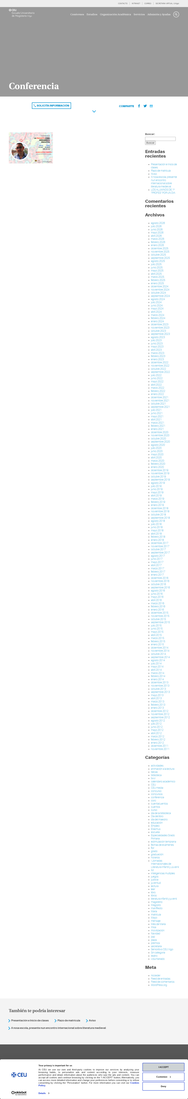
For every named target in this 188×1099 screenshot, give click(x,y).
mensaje (156, 920)
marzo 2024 (157, 315)
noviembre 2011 (160, 749)
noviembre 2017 (160, 546)
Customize (161, 1076)
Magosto (156, 905)
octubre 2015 (158, 619)
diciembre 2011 (159, 745)
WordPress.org (159, 985)
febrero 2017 (158, 571)
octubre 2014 (158, 654)
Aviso (154, 173)
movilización (157, 930)
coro (153, 800)
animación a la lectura (162, 768)
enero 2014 (157, 679)
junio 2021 (157, 413)
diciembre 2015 (159, 612)
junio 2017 (157, 558)
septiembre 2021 (160, 406)
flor (152, 847)
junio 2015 (157, 628)
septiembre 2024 (160, 295)
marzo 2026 (157, 238)
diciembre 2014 (159, 647)
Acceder (155, 975)
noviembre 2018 (160, 511)
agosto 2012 (158, 720)
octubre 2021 (158, 403)
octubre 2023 (158, 330)
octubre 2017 (158, 549)
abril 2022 (156, 384)
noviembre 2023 (160, 327)
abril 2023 (156, 349)
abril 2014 (156, 669)
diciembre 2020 (159, 432)
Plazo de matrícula (161, 170)
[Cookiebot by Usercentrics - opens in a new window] (19, 1093)
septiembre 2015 (160, 622)
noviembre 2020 (160, 435)
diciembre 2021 (159, 397)
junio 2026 (157, 229)
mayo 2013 (157, 695)
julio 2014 (156, 663)
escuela (155, 832)
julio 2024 (156, 302)
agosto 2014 (158, 660)
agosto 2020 (158, 444)
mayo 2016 (157, 596)
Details (42, 1093)
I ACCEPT (163, 1067)
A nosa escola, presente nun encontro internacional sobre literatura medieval (164, 181)
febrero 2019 (158, 501)
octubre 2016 (158, 584)
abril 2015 (156, 635)
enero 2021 (157, 429)
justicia (154, 879)
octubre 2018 (158, 514)
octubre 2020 (158, 438)
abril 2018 (156, 533)
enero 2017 (157, 574)
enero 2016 (157, 609)
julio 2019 (156, 486)
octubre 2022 (158, 368)
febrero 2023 (158, 356)
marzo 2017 (157, 568)
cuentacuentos (159, 803)
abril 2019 (156, 495)
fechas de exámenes (162, 844)
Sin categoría (158, 952)
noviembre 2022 (160, 365)
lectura (154, 886)
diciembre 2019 (159, 470)
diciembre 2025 (159, 248)
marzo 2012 (157, 736)
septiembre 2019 (160, 479)
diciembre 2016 (159, 577)
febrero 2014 (158, 676)
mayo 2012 (157, 730)
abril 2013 (156, 698)
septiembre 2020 (160, 441)
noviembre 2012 (160, 714)
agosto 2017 (158, 555)
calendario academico (163, 781)
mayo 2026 (157, 232)
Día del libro (157, 816)
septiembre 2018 (160, 517)
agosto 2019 (158, 482)
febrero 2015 (158, 641)
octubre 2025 (158, 254)
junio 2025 (157, 267)
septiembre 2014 (160, 657)
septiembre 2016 (160, 587)
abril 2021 (156, 419)
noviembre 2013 (160, 685)
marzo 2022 (157, 387)
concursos (157, 794)
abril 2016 (156, 600)
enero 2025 (157, 283)
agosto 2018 (158, 520)
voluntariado (158, 958)
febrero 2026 (158, 242)
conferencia (157, 797)
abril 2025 (156, 273)
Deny (163, 1086)
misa (153, 927)
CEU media (157, 787)
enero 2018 (157, 539)
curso (154, 809)
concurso (156, 791)
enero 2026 (157, 245)
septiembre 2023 (160, 333)
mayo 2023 (157, 346)
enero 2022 (157, 394)
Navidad (155, 933)
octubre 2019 (158, 476)
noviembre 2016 (160, 581)
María (154, 911)
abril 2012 (156, 733)
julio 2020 (156, 447)
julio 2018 (156, 524)
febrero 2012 (158, 739)
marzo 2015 (157, 638)
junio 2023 (157, 343)
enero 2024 (157, 321)
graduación (157, 854)
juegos (154, 876)
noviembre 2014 (160, 650)
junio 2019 (157, 489)
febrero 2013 (158, 704)
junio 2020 (157, 451)
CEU (153, 784)
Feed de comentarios (162, 981)
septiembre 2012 (160, 717)
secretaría (156, 946)
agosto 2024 (158, 299)
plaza (154, 939)
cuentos (155, 806)
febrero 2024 (158, 318)
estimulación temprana (163, 841)
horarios (155, 857)
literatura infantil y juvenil (164, 898)
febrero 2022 (158, 391)
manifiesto (156, 908)
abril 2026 (156, 235)
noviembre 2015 (160, 616)
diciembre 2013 (159, 682)
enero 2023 (157, 359)
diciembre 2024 (159, 286)
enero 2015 (157, 644)
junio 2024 (157, 305)
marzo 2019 (157, 498)
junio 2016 (157, 593)
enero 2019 (157, 505)
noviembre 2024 (160, 289)
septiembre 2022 (160, 371)
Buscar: (150, 134)
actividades (157, 765)
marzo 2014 (157, 673)
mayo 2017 (157, 562)
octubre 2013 (158, 688)
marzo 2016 (157, 603)
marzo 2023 (157, 353)
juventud (156, 882)
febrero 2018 (158, 536)
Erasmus (156, 829)
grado (154, 851)
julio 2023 (156, 340)
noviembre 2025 (160, 251)
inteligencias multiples (163, 873)
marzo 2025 (157, 276)
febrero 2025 (158, 280)
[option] (94, 52)
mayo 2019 (157, 492)
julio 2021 (156, 409)
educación (157, 822)
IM (152, 870)
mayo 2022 (157, 381)
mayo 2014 (157, 666)
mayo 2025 (157, 270)
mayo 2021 (157, 416)
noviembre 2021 (160, 400)
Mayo (154, 917)
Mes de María (158, 924)
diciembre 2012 (159, 711)
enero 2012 (157, 742)
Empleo (155, 825)
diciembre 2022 (159, 362)
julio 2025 (156, 264)
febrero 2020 (158, 463)
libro (153, 892)
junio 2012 (157, 726)
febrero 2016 (158, 606)
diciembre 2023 (159, 324)
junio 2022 (157, 378)
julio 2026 (156, 226)
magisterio (156, 901)
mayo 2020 (157, 454)
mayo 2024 (157, 308)
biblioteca (156, 775)
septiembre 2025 (160, 257)
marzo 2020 (157, 460)
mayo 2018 (157, 530)
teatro (154, 955)
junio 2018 (157, 527)
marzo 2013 (157, 701)
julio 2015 (156, 625)
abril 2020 (156, 457)
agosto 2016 (158, 590)
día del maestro (159, 819)
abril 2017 (156, 565)
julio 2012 (156, 723)
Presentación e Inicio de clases (30, 1020)
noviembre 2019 (160, 473)
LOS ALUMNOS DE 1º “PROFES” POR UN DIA (163, 191)
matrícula (156, 914)
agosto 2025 (158, 261)
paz (153, 936)
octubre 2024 (158, 292)
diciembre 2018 (159, 508)
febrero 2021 (158, 425)
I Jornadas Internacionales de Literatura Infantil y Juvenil (165, 863)
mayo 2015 (157, 631)
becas (154, 771)
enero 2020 (157, 467)
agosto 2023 (158, 337)
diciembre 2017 (159, 543)
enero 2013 (157, 707)
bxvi (153, 778)
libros (154, 895)
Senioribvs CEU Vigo (162, 949)
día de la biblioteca (161, 813)
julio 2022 (156, 375)
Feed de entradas (160, 978)
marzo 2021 (157, 422)
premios (155, 943)
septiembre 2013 (160, 692)
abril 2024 (156, 311)
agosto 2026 (158, 223)
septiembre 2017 (160, 552)
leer (153, 889)
